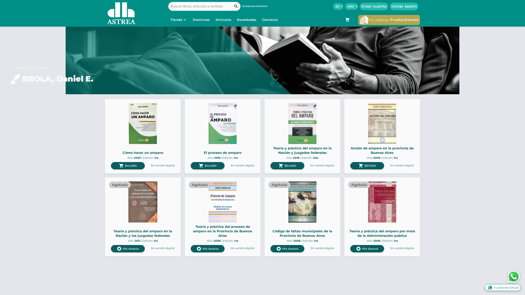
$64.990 (287, 165)
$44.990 (128, 165)
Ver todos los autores (32, 68)
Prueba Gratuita (404, 20)
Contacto (270, 20)
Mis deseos (128, 248)
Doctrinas (201, 20)
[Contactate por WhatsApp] (514, 276)
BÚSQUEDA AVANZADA (254, 6)
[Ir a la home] (120, 13)
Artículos (224, 20)
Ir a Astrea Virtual (506, 287)
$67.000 (367, 165)
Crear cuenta (374, 6)
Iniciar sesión (404, 6)
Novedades (247, 20)
